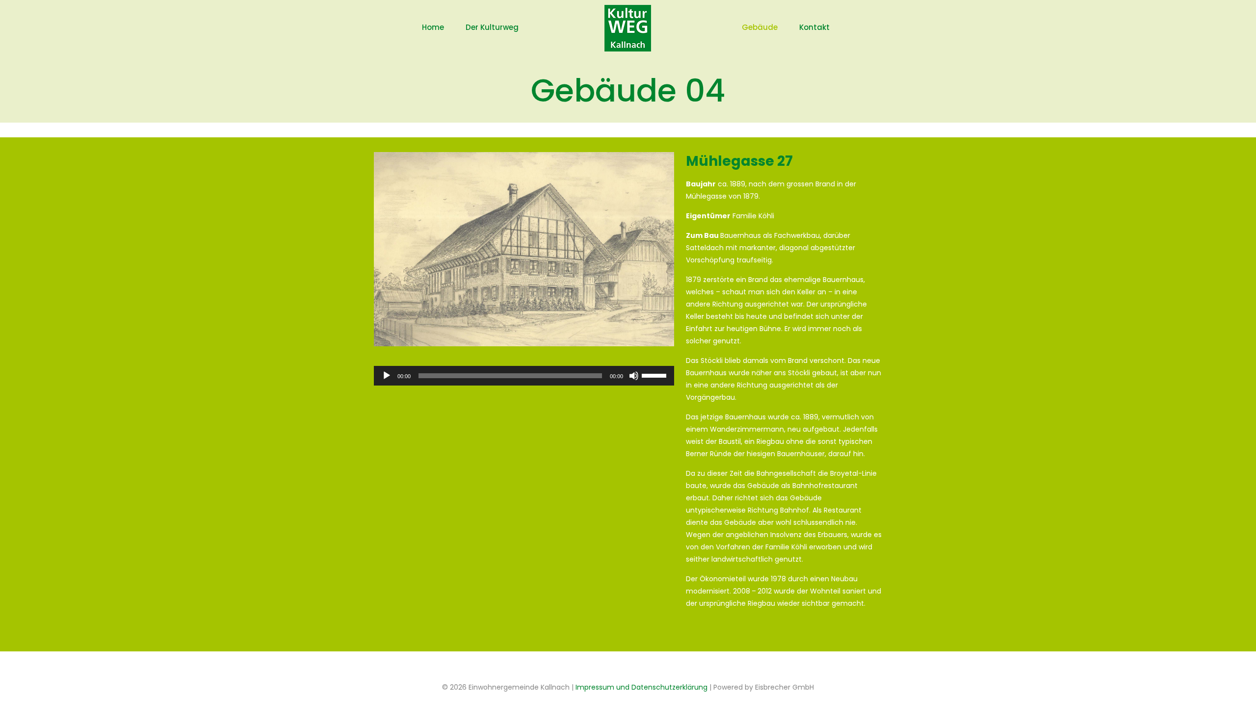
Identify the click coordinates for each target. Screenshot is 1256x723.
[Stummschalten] (634, 376)
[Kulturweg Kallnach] (628, 27)
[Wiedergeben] (387, 376)
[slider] (655, 375)
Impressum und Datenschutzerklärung (641, 687)
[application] (524, 376)
